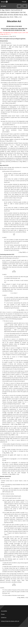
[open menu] (19, 6)
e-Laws (3, 6)
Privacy (3, 614)
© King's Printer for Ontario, (10, 621)
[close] (25, 6)
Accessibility (4, 611)
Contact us (3, 617)
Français (24, 1)
